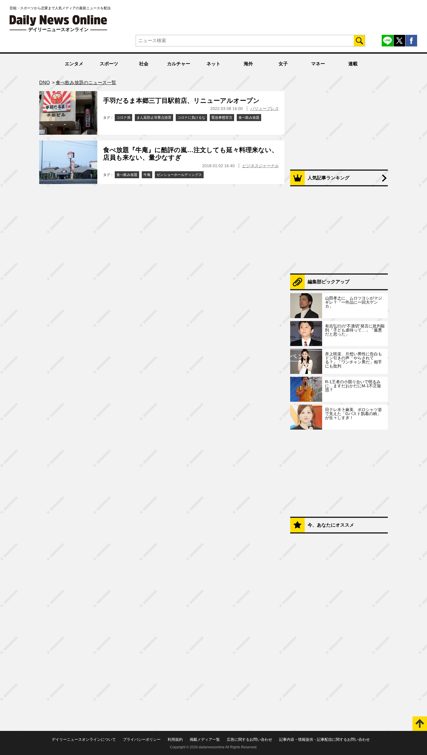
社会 (143, 63)
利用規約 (175, 739)
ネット (213, 63)
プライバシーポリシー (142, 739)
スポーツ (109, 63)
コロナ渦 (123, 118)
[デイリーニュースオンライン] (58, 20)
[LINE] (387, 40)
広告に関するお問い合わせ (249, 739)
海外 (248, 63)
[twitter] (399, 40)
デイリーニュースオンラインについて (84, 739)
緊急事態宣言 (221, 118)
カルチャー (178, 63)
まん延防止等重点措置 (154, 118)
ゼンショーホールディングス (179, 175)
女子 (283, 63)
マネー (318, 63)
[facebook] (411, 40)
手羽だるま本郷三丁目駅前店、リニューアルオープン (181, 100)
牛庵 (146, 175)
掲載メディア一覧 (205, 739)
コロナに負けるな (191, 118)
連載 (353, 63)
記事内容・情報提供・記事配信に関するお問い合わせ (324, 739)
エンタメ (74, 63)
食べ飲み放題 (248, 118)
